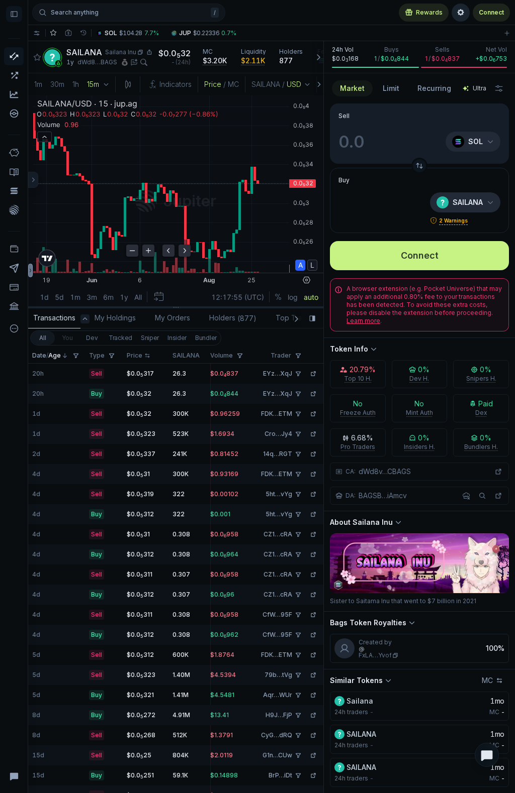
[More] (14, 328)
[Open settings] (461, 13)
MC (487, 680)
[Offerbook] (14, 172)
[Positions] (68, 33)
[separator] (175, 307)
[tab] (54, 318)
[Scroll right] (317, 57)
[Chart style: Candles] (128, 84)
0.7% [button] (228, 33)
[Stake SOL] (14, 191)
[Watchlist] (53, 33)
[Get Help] (14, 776)
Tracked (120, 338)
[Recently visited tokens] (83, 33)
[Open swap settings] (499, 88)
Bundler (206, 338)
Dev (92, 338)
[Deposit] (14, 287)
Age (54, 355)
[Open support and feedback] (487, 755)
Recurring (434, 88)
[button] (130, 33)
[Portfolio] (14, 249)
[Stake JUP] (14, 210)
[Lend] (14, 153)
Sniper (150, 338)
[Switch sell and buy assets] (419, 166)
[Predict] (14, 94)
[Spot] (14, 56)
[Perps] (14, 75)
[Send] (14, 268)
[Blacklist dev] (466, 496)
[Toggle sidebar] (14, 14)
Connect (491, 12)
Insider (177, 338)
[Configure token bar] (36, 33)
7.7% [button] (151, 33)
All (42, 338)
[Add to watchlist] (507, 33)
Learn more (363, 320)
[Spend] (14, 306)
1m (38, 84)
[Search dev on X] (482, 496)
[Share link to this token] (149, 52)
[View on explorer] (498, 472)
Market (352, 88)
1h (75, 84)
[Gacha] (14, 113)
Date (39, 355)
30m (57, 84)
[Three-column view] (33, 180)
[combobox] (391, 88)
